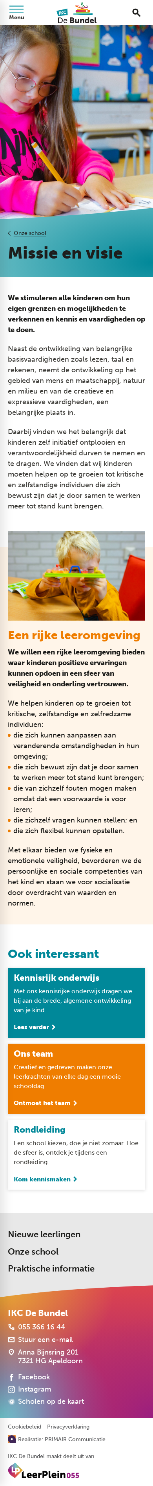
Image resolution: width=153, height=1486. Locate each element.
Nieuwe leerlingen (44, 1234)
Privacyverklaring (68, 1427)
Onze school (30, 233)
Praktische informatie (51, 1268)
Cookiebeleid (24, 1427)
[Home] (76, 12)
